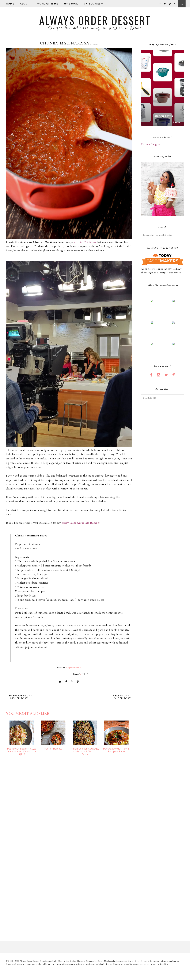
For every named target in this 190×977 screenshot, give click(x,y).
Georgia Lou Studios (67, 961)
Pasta (85, 674)
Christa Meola (103, 961)
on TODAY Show (85, 242)
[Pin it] (77, 681)
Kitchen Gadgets (150, 144)
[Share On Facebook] (66, 681)
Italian (76, 674)
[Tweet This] (60, 681)
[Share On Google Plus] (72, 681)
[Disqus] (69, 803)
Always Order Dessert (95, 20)
